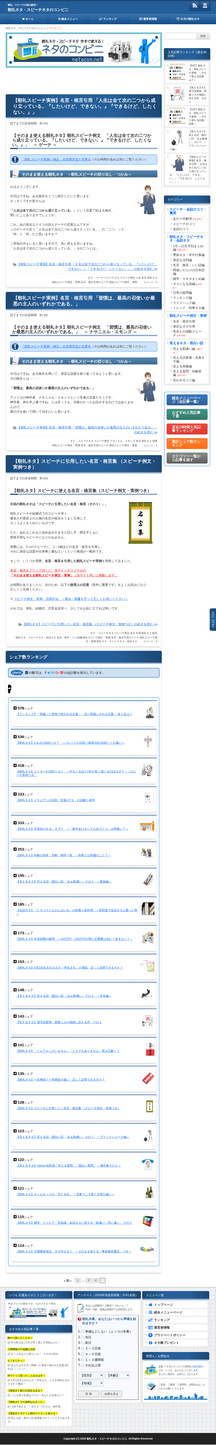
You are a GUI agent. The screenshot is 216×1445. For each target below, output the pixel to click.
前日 (88, 1343)
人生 (138, 277)
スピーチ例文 (127, 277)
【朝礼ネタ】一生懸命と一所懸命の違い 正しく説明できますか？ (60, 1079)
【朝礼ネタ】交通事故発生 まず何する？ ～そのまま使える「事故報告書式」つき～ (73, 1251)
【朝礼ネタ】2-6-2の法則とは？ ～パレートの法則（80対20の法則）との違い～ (70, 742)
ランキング (109, 18)
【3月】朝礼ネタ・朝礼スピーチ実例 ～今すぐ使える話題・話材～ (198, 116)
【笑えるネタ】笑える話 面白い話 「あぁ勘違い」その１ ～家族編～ (64, 881)
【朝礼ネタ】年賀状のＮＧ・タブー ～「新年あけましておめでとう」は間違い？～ (72, 828)
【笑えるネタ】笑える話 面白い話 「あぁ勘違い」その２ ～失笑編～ (64, 995)
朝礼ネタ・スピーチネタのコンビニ (38, 10)
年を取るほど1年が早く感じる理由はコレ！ (36, 1342)
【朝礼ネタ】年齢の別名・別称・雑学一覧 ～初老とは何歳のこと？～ (63, 855)
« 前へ (68, 1280)
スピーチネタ (111, 277)
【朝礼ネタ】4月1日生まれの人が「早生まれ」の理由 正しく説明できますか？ (69, 967)
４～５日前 (93, 1354)
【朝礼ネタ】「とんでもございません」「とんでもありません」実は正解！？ (68, 1051)
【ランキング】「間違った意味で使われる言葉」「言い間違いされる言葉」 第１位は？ (74, 714)
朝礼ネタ (152, 277)
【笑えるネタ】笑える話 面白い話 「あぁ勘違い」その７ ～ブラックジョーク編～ (72, 1137)
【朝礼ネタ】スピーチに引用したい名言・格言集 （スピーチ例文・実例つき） (68, 1108)
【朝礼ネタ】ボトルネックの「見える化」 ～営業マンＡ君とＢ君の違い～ (65, 1194)
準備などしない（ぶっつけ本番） (108, 1331)
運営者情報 (149, 18)
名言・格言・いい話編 (69, 637)
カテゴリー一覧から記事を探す (186, 458)
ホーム (29, 18)
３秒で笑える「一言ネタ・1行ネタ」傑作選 (36, 1406)
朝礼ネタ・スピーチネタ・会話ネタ (36, 637)
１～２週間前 (94, 1359)
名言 (144, 277)
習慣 (154, 440)
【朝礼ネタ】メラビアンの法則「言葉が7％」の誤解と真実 (55, 800)
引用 (138, 633)
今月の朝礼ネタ (190, 18)
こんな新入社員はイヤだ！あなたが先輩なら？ (37, 1395)
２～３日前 (93, 1348)
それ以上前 (93, 1365)
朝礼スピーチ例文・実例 (66, 282)
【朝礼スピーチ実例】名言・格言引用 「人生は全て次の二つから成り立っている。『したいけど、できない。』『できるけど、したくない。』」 (85, 106)
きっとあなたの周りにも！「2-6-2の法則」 (35, 1353)
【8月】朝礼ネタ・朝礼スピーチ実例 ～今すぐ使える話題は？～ (198, 72)
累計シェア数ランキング (186, 443)
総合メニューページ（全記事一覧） (186, 400)
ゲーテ (100, 277)
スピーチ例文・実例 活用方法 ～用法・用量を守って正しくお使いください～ (71, 599)
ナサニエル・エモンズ (122, 440)
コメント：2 (150, 445)
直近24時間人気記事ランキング (186, 429)
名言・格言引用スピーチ (95, 282)
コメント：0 (150, 282)
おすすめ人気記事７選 (186, 414)
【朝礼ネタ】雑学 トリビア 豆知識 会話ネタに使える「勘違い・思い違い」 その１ (74, 1222)
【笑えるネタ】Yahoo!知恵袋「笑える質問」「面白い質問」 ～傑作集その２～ (68, 1165)
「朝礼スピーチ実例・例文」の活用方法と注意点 (56, 159)
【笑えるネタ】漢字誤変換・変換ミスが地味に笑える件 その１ (59, 1022)
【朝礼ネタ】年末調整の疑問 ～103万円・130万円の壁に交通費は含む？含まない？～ (74, 939)
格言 (154, 633)
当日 (88, 1337)
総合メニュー (69, 18)
